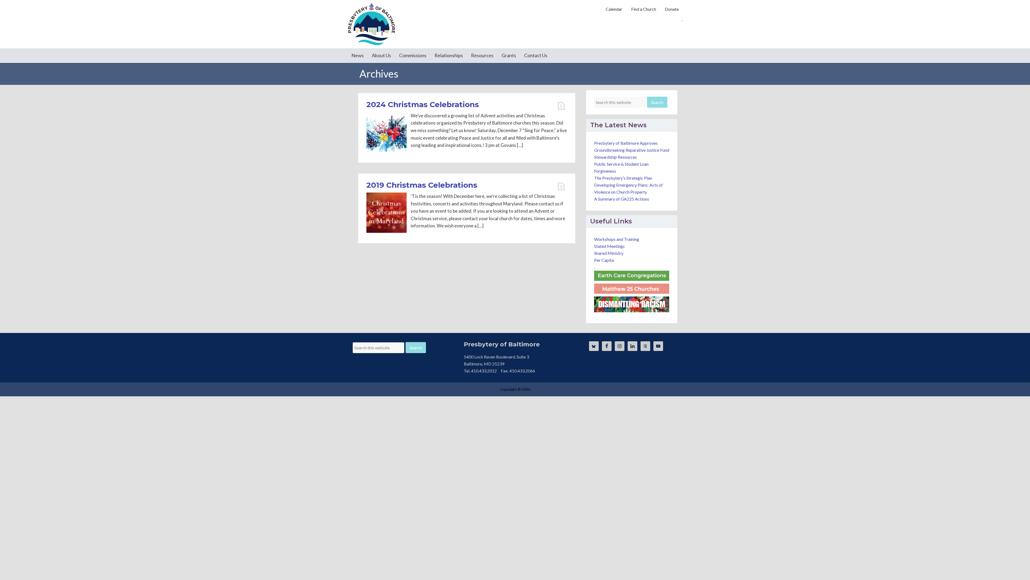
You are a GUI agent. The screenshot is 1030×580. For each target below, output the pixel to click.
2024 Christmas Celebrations (422, 104)
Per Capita (604, 260)
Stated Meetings (609, 246)
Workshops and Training (616, 239)
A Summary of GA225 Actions (621, 198)
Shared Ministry (608, 253)
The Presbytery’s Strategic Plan (623, 177)
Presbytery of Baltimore (371, 24)
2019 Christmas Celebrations (421, 185)
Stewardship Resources (615, 157)
